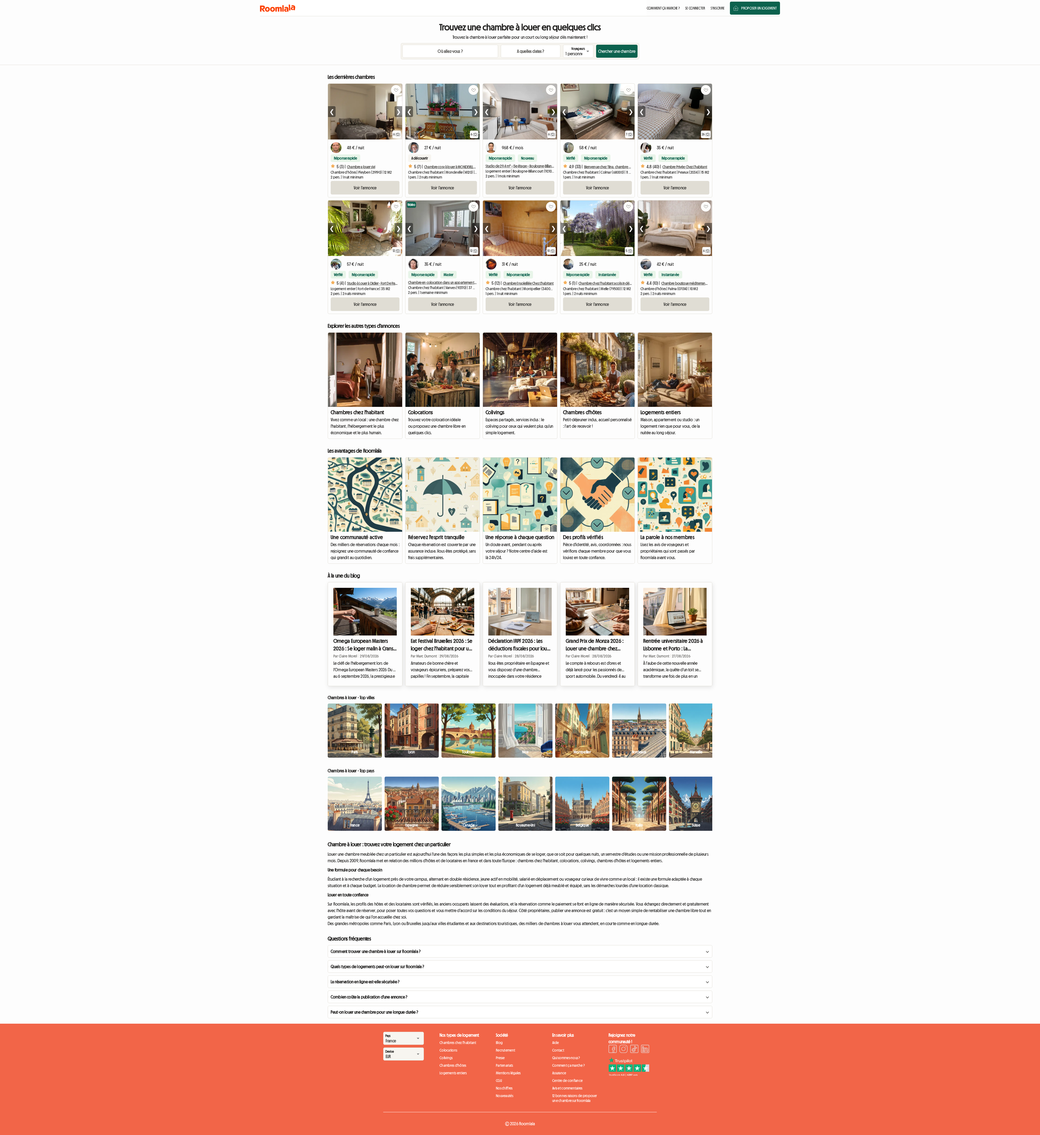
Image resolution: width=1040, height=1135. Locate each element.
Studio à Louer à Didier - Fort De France (374, 283)
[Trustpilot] (629, 1074)
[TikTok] (634, 1050)
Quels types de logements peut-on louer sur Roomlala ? (377, 966)
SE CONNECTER (695, 8)
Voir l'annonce (365, 188)
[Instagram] (623, 1050)
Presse (500, 1058)
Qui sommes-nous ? (566, 1058)
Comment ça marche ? (568, 1065)
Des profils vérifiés (583, 537)
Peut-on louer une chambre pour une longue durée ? (374, 1012)
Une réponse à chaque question (520, 537)
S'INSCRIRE (718, 8)
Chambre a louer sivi (361, 167)
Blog (499, 1043)
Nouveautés (504, 1096)
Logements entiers (661, 412)
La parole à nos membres (667, 537)
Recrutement (505, 1050)
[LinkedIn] (645, 1050)
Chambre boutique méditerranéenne (688, 283)
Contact (558, 1050)
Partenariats (504, 1065)
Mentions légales (508, 1073)
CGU (499, 1080)
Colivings (495, 412)
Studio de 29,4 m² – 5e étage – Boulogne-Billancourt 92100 (527, 166)
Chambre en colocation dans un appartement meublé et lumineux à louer (460, 282)
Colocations (420, 412)
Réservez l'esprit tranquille (436, 537)
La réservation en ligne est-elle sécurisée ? (365, 982)
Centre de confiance (567, 1080)
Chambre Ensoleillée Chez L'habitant (528, 283)
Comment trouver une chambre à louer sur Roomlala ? (376, 951)
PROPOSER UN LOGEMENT (759, 8)
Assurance (559, 1073)
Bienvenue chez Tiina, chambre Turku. (610, 167)
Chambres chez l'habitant (357, 412)
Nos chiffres (504, 1088)
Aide (555, 1043)
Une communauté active (357, 537)
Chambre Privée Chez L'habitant (684, 167)
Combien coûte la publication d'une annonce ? (369, 997)
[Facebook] (613, 1050)
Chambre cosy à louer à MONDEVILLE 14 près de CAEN (460, 167)
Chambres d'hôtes (582, 412)
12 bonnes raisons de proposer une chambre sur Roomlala (574, 1098)
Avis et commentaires (567, 1088)
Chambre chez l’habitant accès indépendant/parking (616, 283)
